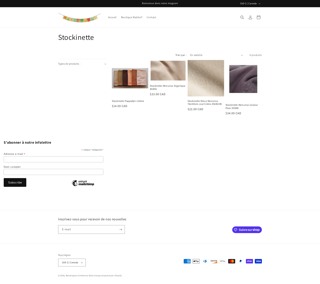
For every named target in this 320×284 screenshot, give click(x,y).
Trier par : (180, 55)
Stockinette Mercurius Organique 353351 (168, 87)
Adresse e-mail (14, 154)
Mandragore (72, 275)
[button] (242, 17)
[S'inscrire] (120, 229)
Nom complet (12, 166)
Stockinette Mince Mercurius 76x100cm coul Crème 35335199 (205, 103)
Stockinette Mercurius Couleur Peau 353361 (242, 106)
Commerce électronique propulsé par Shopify (100, 275)
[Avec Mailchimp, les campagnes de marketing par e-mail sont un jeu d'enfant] (83, 185)
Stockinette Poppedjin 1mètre (128, 101)
